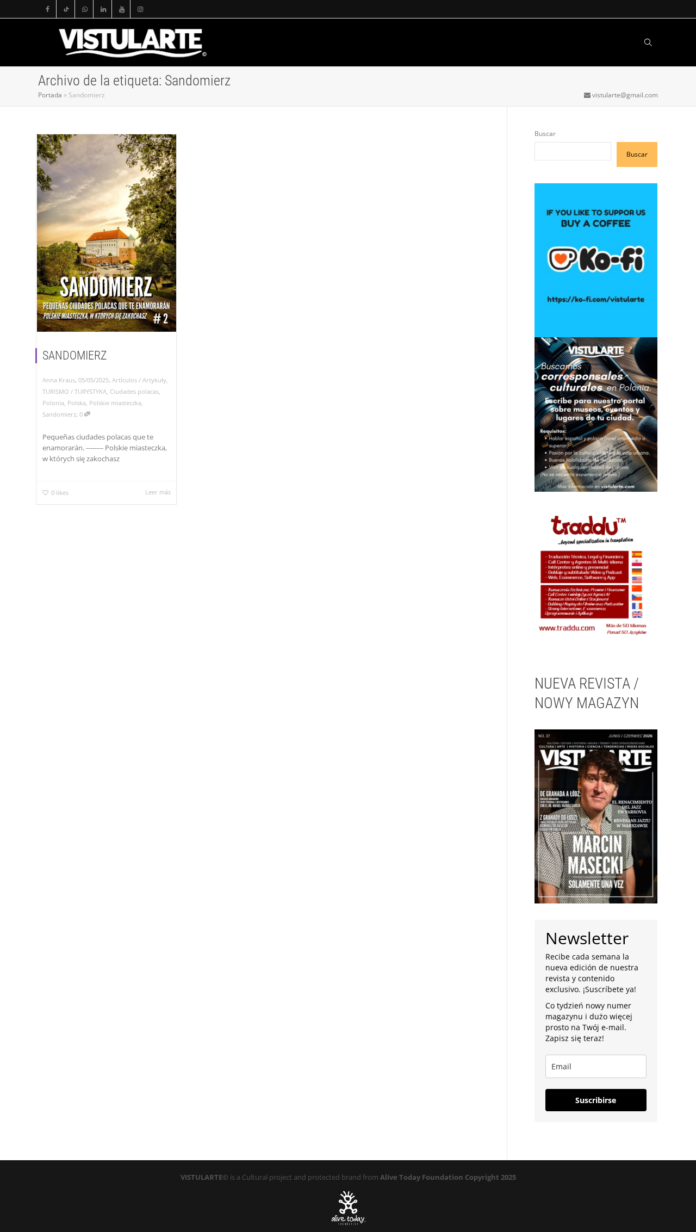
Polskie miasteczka (115, 403)
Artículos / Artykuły (139, 380)
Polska (76, 403)
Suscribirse (595, 1100)
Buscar (545, 133)
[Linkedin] (103, 9)
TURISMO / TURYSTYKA (74, 391)
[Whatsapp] (85, 9)
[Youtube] (121, 9)
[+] (106, 233)
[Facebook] (48, 9)
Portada (50, 95)
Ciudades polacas (134, 391)
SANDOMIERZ (74, 355)
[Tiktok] (66, 9)
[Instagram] (140, 9)
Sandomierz (59, 414)
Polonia (53, 403)
